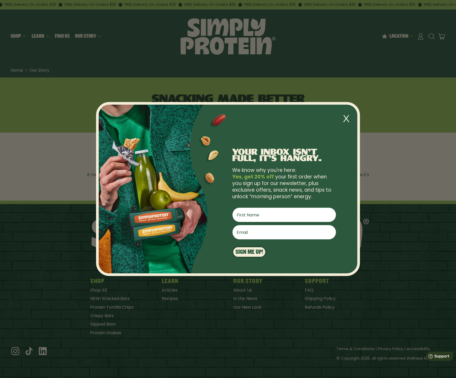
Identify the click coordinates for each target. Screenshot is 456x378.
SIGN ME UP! (249, 251)
